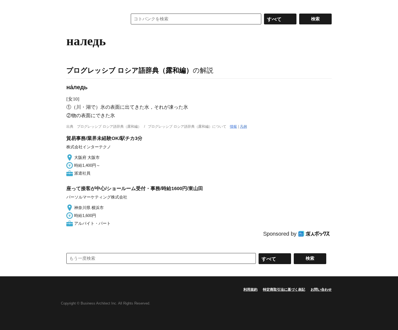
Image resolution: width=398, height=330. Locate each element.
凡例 (243, 126)
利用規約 (250, 289)
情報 (233, 126)
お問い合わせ (321, 289)
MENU (71, 5)
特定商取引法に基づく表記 (284, 289)
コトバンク (93, 19)
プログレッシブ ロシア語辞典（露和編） (129, 70)
